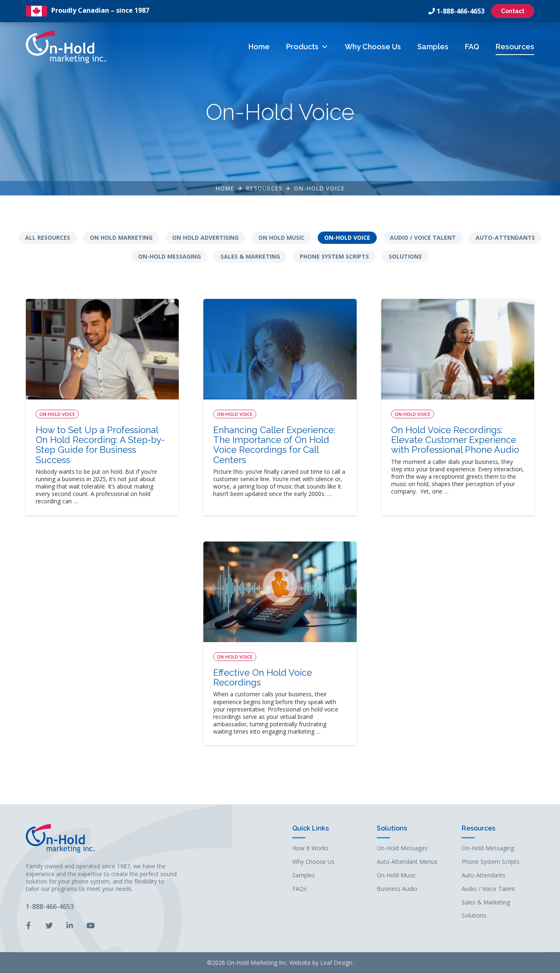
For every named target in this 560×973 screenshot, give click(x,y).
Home (259, 46)
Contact (512, 11)
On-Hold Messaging (169, 256)
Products (302, 46)
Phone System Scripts (334, 256)
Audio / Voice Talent (423, 237)
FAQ (472, 46)
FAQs (299, 889)
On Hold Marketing (121, 237)
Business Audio (397, 889)
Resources (515, 46)
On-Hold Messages (402, 848)
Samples (432, 46)
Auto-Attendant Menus (407, 861)
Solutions (405, 256)
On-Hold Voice (319, 188)
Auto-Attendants (505, 237)
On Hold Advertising (205, 237)
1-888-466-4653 (461, 11)
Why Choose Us (373, 46)
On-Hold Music (396, 875)
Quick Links (310, 828)
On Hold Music (281, 237)
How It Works (310, 848)
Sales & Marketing (250, 256)
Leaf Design (336, 962)
